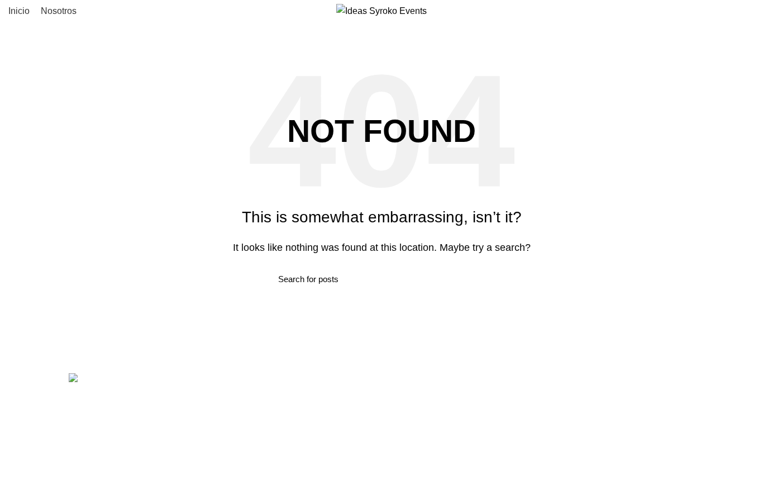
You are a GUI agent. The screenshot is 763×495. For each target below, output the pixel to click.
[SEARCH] (478, 279)
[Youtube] (431, 387)
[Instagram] (401, 387)
